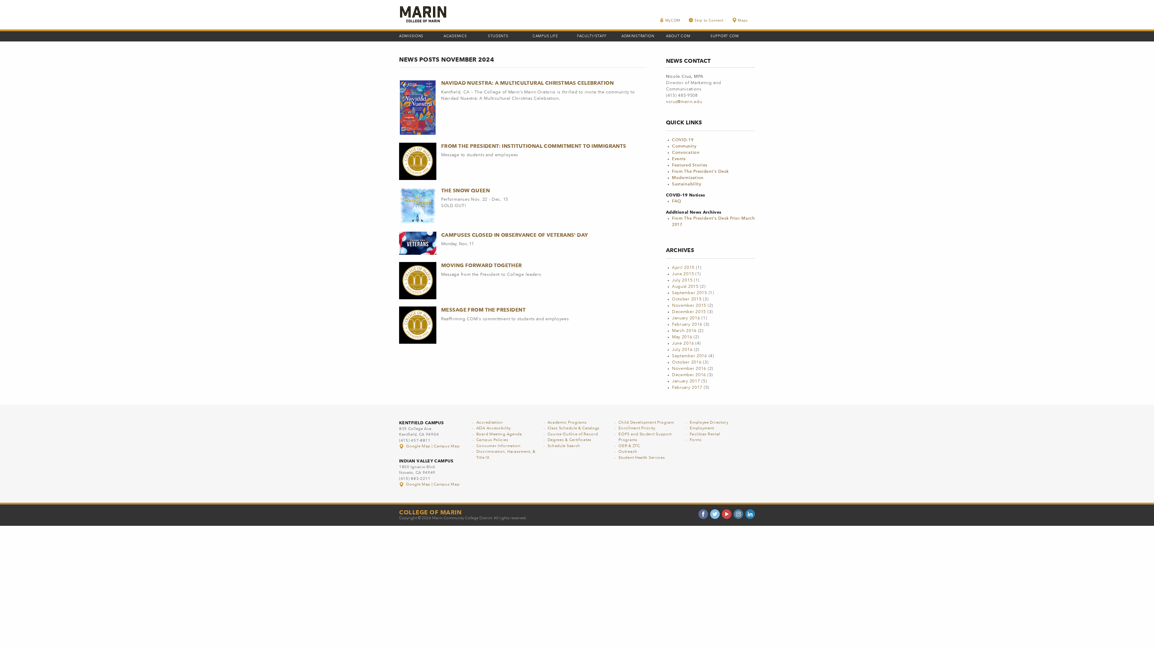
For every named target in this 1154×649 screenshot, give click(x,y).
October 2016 (686, 362)
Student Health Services (641, 458)
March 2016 (684, 331)
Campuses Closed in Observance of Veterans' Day (514, 235)
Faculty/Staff (592, 36)
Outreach (627, 452)
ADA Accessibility (493, 428)
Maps (743, 21)
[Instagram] (738, 514)
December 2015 (689, 312)
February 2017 (687, 387)
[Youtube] (726, 514)
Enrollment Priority (636, 428)
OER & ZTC (629, 446)
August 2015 (685, 287)
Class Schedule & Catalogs (574, 428)
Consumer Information (498, 446)
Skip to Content (709, 21)
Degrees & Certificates (569, 440)
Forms (696, 440)
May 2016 (682, 337)
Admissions (411, 36)
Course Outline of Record (573, 434)
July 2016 (682, 350)
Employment (702, 428)
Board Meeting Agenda (499, 434)
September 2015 (689, 293)
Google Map (418, 446)
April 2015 (683, 268)
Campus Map (446, 446)
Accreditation (489, 423)
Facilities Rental (705, 434)
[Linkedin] (750, 514)
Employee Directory (709, 423)
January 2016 (686, 318)
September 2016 (689, 356)
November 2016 (689, 369)
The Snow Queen (465, 190)
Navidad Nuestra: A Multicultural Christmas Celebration (527, 83)
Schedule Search (564, 446)
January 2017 (686, 381)
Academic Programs (567, 423)
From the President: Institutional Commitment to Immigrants (533, 146)
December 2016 (689, 375)
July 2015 (682, 280)
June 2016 (683, 343)
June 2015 (683, 274)
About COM (678, 36)
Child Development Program (646, 423)
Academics (455, 36)
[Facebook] (703, 514)
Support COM (724, 36)
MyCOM (673, 21)
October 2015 (686, 299)
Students (498, 36)
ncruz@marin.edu (684, 102)
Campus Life (545, 36)
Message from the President (483, 310)
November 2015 (689, 305)
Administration (638, 36)
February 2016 (687, 324)
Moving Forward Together (481, 265)
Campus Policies (492, 440)
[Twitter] (715, 514)
